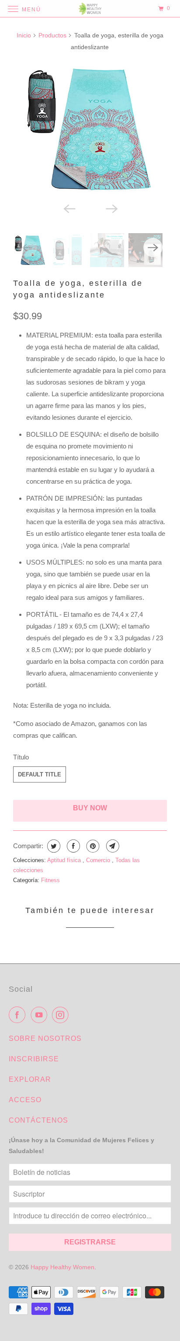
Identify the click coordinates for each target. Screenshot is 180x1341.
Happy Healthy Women (62, 1267)
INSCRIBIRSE (34, 1059)
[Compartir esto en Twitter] (52, 846)
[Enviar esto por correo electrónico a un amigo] (111, 846)
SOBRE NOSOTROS (45, 1038)
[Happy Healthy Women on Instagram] (62, 1015)
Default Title (39, 774)
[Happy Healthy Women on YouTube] (41, 1015)
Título (21, 757)
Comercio (99, 860)
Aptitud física (65, 860)
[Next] (111, 207)
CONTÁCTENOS (38, 1120)
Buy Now (90, 808)
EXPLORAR (30, 1079)
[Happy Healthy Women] (90, 8)
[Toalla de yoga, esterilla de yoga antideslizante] (90, 128)
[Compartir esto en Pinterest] (92, 846)
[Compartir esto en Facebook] (72, 846)
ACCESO (25, 1100)
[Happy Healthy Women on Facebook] (19, 1015)
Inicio (24, 35)
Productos (52, 35)
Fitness (50, 880)
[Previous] (69, 207)
